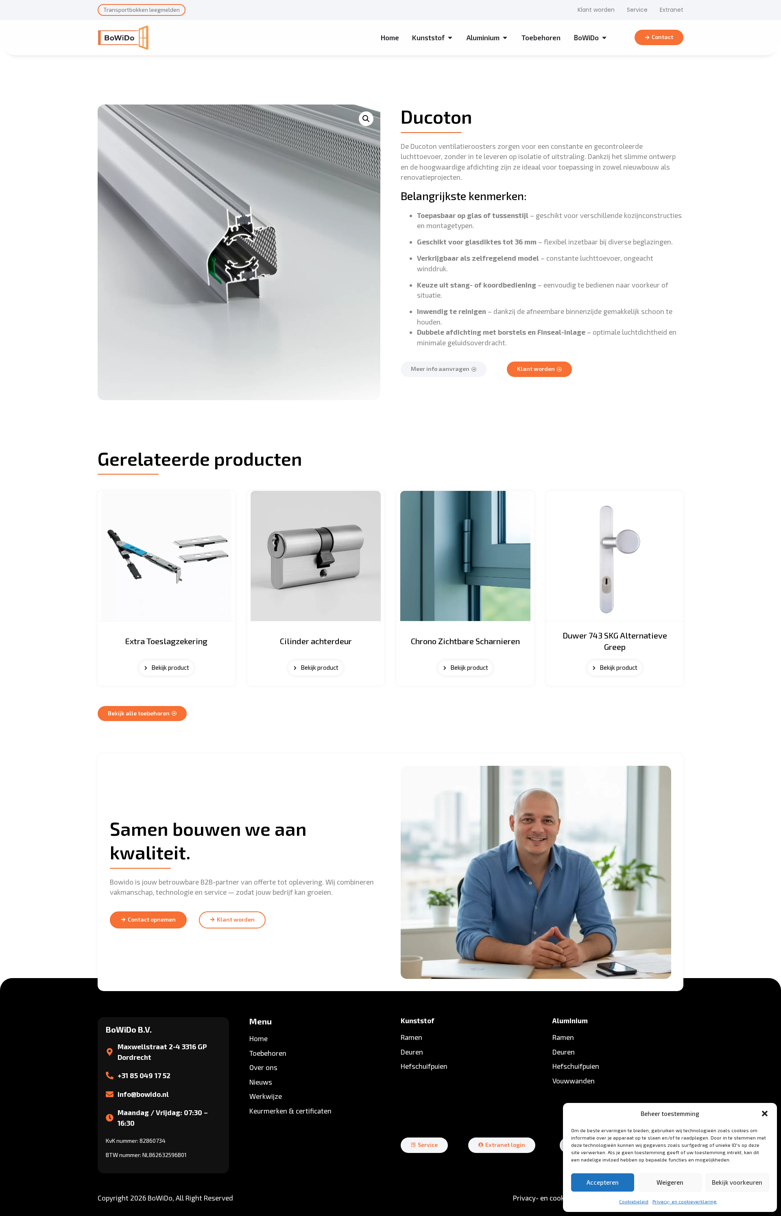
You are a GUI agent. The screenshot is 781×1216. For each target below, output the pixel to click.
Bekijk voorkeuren (737, 1182)
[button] (765, 1113)
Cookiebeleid (633, 1201)
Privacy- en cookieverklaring (684, 1201)
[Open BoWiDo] (604, 38)
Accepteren (603, 1182)
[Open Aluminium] (505, 38)
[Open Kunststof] (450, 38)
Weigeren (670, 1182)
